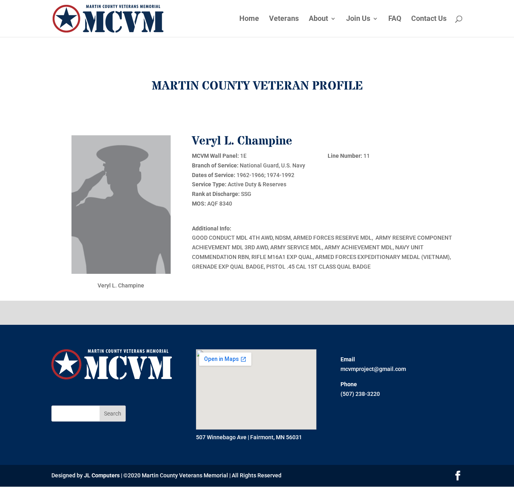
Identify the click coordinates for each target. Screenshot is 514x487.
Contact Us (429, 19)
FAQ (394, 19)
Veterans (284, 19)
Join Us (358, 19)
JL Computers (102, 475)
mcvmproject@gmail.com (373, 369)
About (318, 19)
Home (249, 19)
